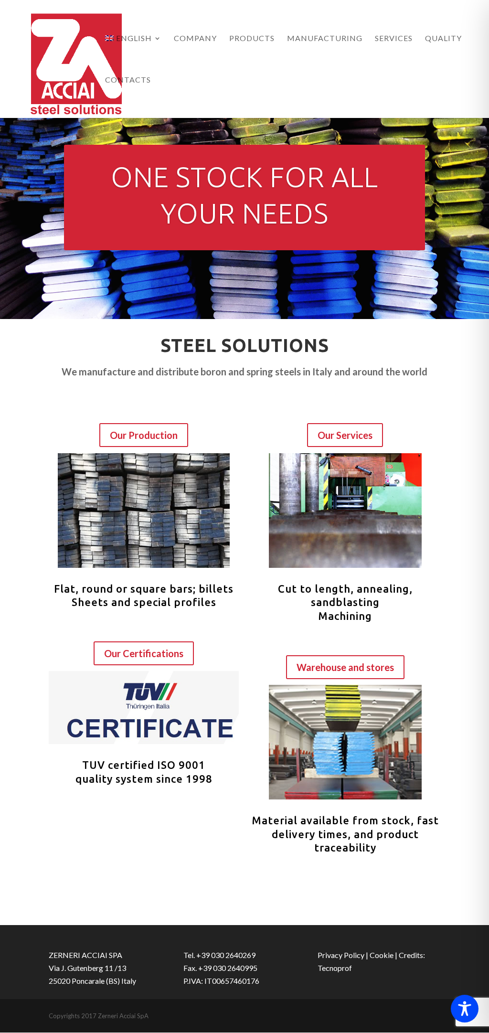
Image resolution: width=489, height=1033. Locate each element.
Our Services (345, 435)
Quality (443, 39)
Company (195, 39)
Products (252, 39)
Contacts (128, 80)
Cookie (381, 954)
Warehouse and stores (345, 667)
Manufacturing (324, 39)
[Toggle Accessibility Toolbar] (464, 1008)
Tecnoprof (335, 967)
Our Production (144, 435)
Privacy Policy (341, 954)
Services (394, 39)
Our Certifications (143, 653)
